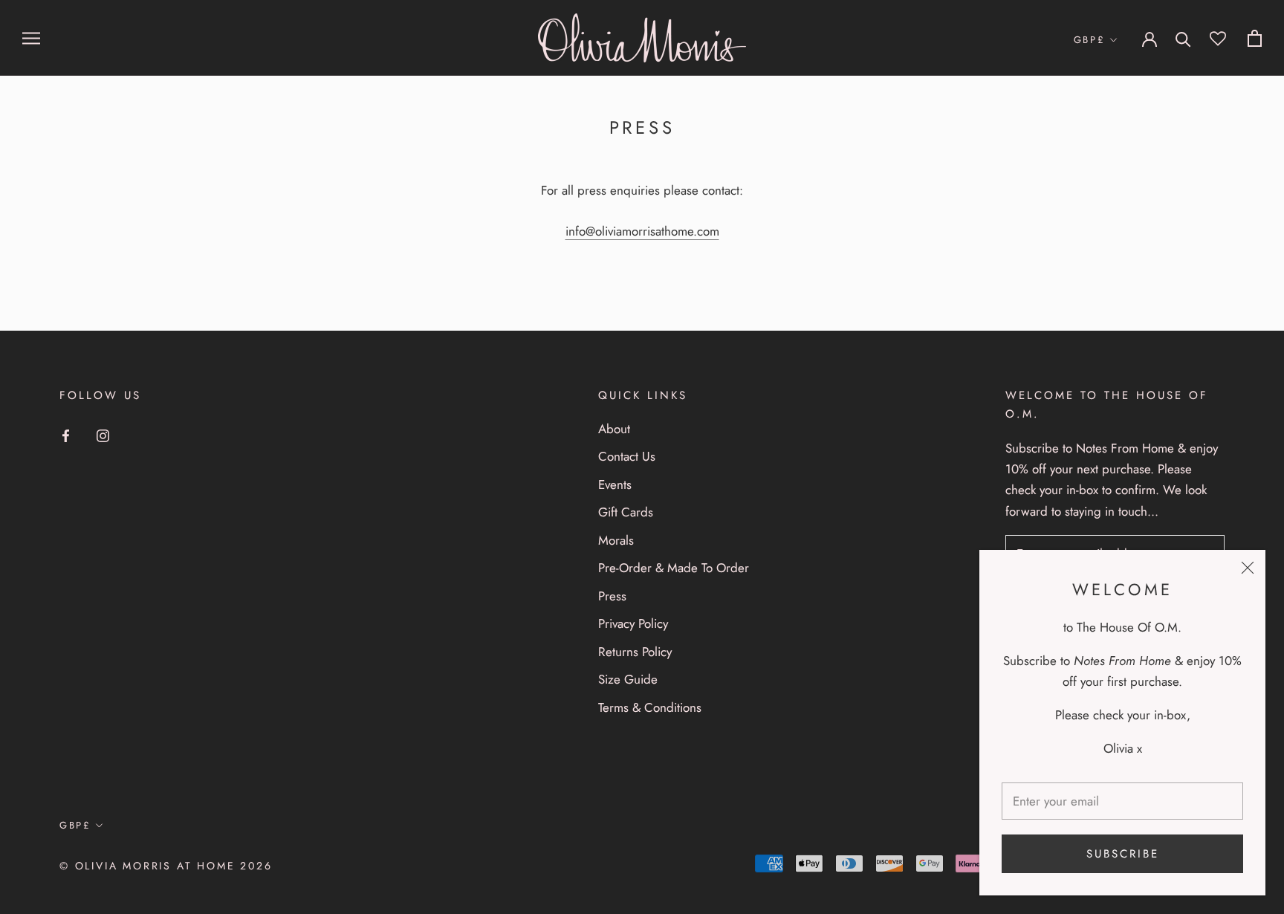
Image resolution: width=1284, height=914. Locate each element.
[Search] (1183, 38)
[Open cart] (1255, 38)
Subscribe (1122, 854)
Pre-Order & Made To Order (673, 568)
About (614, 429)
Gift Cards (625, 512)
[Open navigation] (31, 38)
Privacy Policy (633, 623)
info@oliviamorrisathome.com (642, 231)
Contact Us (626, 456)
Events (615, 484)
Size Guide (628, 679)
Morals (616, 540)
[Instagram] (103, 434)
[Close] (1247, 567)
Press (612, 596)
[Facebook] (65, 434)
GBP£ (1089, 40)
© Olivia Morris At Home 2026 (165, 865)
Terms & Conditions (649, 707)
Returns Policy (635, 652)
